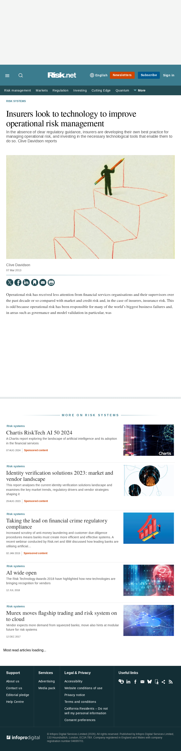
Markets (42, 90)
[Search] (21, 75)
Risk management (17, 90)
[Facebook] (17, 282)
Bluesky (149, 681)
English (101, 75)
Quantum (122, 90)
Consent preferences (80, 720)
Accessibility (73, 681)
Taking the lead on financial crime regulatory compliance (56, 523)
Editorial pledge (17, 695)
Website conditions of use (83, 688)
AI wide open (21, 572)
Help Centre (15, 702)
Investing (80, 90)
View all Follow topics (121, 681)
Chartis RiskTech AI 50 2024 (39, 432)
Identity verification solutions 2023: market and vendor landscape (59, 475)
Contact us (14, 688)
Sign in (169, 75)
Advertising (46, 681)
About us (12, 681)
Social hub (163, 681)
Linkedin (128, 681)
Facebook (135, 681)
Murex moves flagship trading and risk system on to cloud (61, 616)
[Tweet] (9, 282)
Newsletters (122, 75)
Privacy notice (74, 695)
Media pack (46, 688)
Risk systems (16, 101)
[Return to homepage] (62, 76)
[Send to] (42, 282)
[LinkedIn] (26, 282)
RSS (170, 681)
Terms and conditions (80, 702)
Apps (156, 681)
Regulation (60, 90)
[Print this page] (51, 282)
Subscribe (149, 75)
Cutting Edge (101, 90)
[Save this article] (34, 282)
